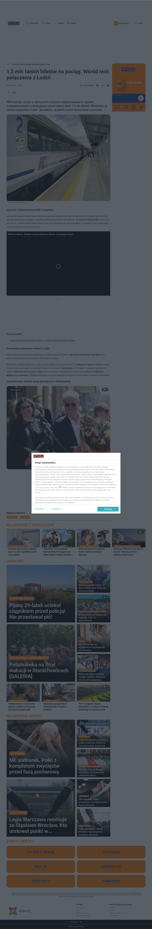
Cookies (48, 502)
